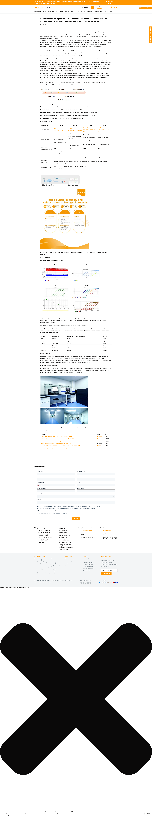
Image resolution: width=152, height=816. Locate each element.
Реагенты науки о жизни (71, 561)
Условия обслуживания (89, 558)
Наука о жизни (63, 11)
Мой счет (99, 8)
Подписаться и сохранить (111, 2)
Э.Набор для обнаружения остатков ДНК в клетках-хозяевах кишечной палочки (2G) (60, 445)
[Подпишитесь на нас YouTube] (88, 583)
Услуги (72, 11)
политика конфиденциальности (88, 561)
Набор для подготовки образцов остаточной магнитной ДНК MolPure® (57, 448)
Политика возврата (88, 566)
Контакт (89, 11)
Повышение (80, 11)
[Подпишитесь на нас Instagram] (86, 583)
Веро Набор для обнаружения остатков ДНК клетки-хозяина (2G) (56, 443)
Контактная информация (89, 568)
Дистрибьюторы (98, 11)
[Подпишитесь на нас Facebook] (81, 583)
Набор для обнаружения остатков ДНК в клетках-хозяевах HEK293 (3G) (57, 438)
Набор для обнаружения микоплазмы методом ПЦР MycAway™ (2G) (57, 441)
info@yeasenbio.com (86, 530)
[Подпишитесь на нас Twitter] (83, 583)
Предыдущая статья (47, 455)
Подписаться (106, 573)
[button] (76, 699)
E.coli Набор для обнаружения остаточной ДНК (103, 129)
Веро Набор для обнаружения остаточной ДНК (89, 129)
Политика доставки (88, 564)
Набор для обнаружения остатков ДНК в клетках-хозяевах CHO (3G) (56, 436)
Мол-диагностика (52, 11)
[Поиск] (92, 7)
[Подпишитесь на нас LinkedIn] (90, 583)
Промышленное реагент (71, 558)
